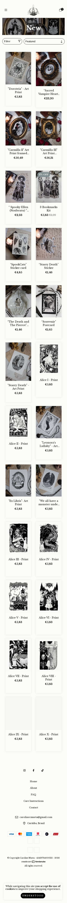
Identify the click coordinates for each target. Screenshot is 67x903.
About (33, 788)
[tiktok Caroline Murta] (42, 770)
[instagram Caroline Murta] (24, 770)
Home (30, 24)
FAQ (33, 794)
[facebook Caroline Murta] (33, 770)
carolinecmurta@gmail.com (36, 817)
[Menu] (6, 10)
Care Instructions (34, 801)
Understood (33, 895)
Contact (33, 807)
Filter (7, 41)
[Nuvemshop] (33, 862)
